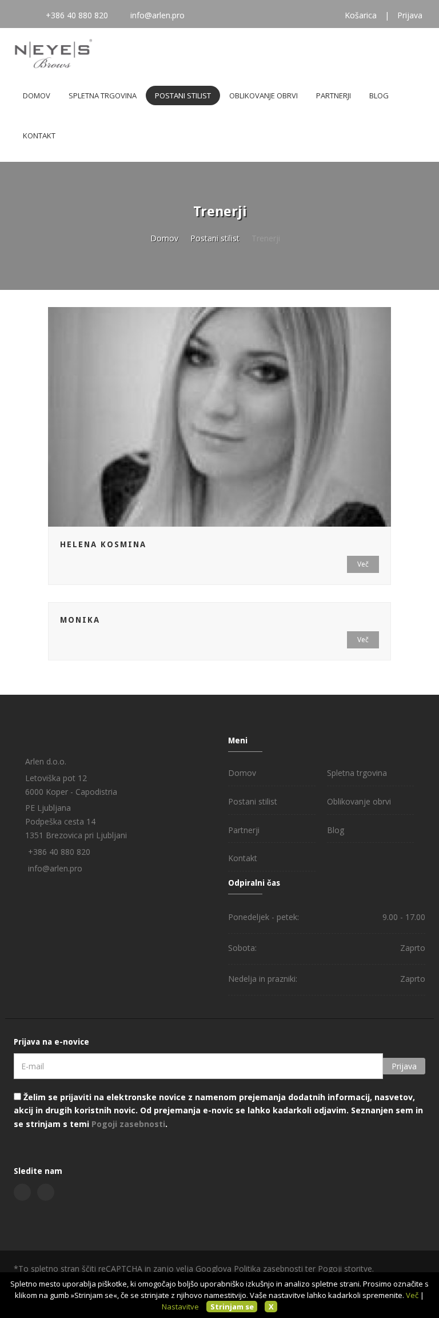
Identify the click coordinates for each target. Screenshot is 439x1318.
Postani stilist (183, 95)
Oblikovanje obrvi (263, 95)
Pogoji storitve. (346, 1268)
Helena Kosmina (103, 544)
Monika (80, 619)
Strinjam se (232, 1306)
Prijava (409, 15)
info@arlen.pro (157, 15)
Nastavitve (180, 1306)
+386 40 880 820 (77, 15)
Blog (379, 95)
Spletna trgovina (103, 95)
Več (363, 564)
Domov (36, 95)
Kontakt (39, 135)
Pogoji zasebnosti (128, 1123)
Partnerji (333, 95)
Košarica (361, 15)
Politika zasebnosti (268, 1268)
